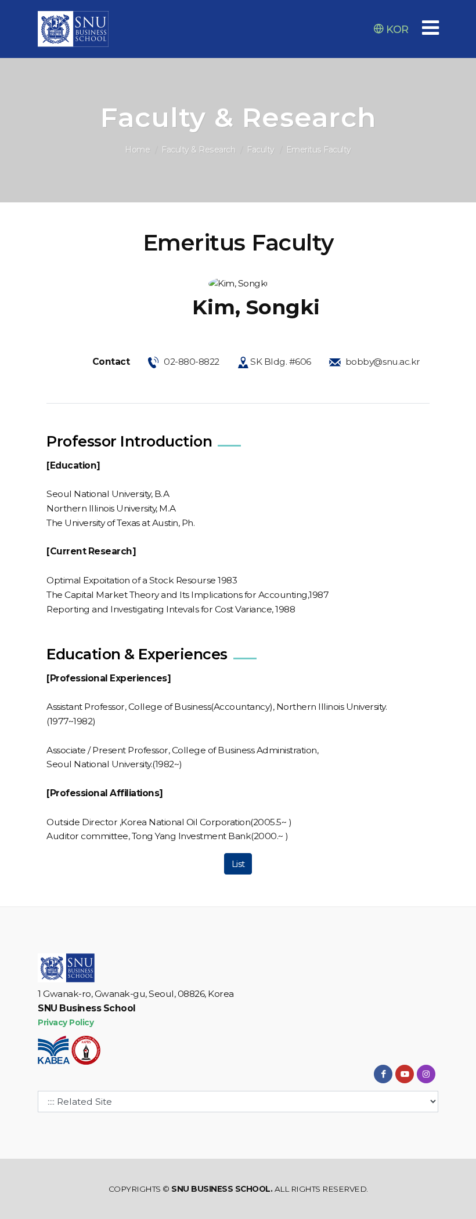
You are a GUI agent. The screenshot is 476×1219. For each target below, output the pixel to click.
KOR (396, 29)
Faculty (261, 149)
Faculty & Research (198, 149)
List (238, 863)
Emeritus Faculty (318, 149)
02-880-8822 (191, 361)
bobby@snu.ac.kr (382, 361)
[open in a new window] (383, 1074)
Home (137, 149)
